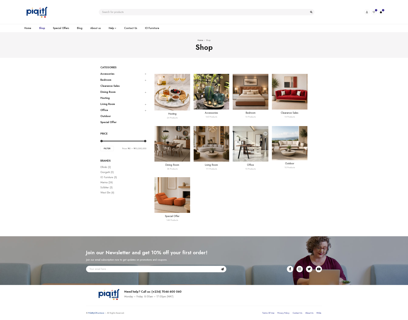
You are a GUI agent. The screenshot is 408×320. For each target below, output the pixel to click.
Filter (107, 148)
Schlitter (106, 187)
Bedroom (105, 80)
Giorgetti (107, 172)
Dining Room (108, 92)
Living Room (107, 104)
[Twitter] (309, 269)
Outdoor (105, 116)
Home (200, 40)
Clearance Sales (110, 86)
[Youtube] (319, 269)
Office (104, 110)
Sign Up (222, 269)
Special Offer (108, 122)
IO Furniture (108, 177)
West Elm (107, 192)
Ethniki (105, 167)
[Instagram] (299, 269)
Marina (106, 182)
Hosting (105, 98)
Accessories (107, 74)
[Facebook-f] (290, 269)
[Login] (367, 12)
